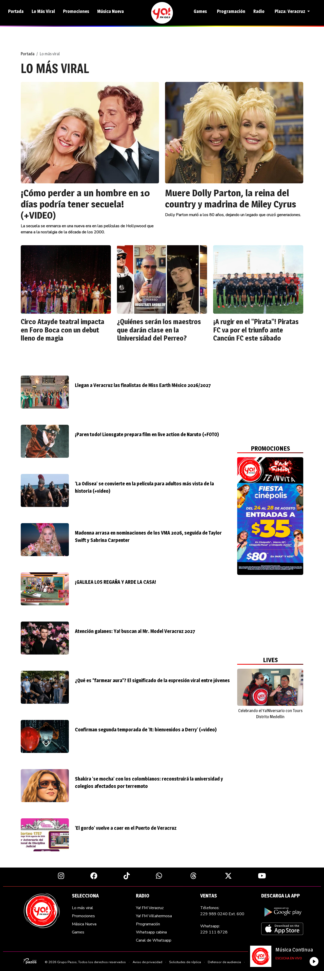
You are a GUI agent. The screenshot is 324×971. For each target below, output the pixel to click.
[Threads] (193, 875)
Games (200, 11)
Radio (259, 11)
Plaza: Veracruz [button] (290, 11)
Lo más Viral (43, 11)
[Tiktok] (126, 875)
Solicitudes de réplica (185, 962)
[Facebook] (94, 875)
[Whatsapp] (159, 875)
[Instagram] (61, 875)
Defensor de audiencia (224, 962)
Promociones (76, 11)
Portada (16, 11)
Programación (231, 11)
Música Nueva (110, 11)
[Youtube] (262, 875)
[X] (228, 875)
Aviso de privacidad (147, 962)
